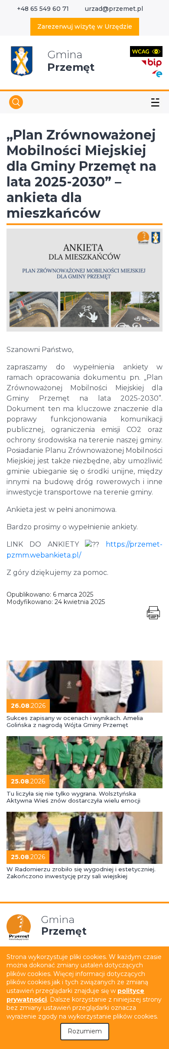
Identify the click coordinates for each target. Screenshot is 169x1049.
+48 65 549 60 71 (43, 9)
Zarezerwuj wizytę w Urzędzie (84, 26)
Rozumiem (85, 1031)
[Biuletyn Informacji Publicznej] (151, 62)
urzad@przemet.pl (114, 9)
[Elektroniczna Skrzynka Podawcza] (156, 73)
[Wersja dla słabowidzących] (146, 51)
